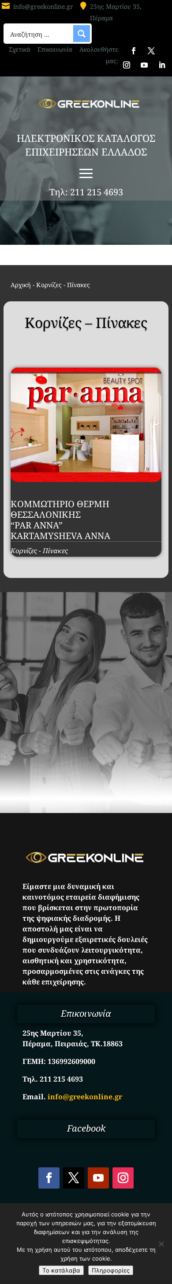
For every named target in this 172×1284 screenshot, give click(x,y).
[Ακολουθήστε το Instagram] (127, 65)
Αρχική (21, 285)
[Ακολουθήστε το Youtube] (144, 65)
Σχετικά (19, 49)
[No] (161, 1243)
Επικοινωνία (54, 49)
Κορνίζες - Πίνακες (39, 550)
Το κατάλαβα (61, 1270)
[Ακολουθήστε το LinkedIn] (162, 65)
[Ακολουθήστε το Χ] (151, 51)
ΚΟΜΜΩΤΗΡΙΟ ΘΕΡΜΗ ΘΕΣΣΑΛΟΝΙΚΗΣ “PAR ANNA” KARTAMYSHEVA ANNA (60, 520)
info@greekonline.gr (43, 6)
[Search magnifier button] (81, 33)
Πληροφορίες (111, 1270)
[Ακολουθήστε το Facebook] (134, 51)
